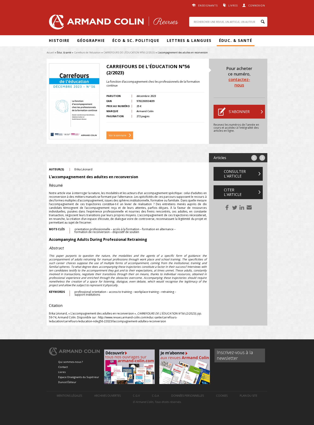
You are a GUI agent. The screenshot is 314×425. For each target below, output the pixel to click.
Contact (63, 367)
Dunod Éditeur (67, 382)
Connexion (256, 5)
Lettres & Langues (189, 40)
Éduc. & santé (235, 40)
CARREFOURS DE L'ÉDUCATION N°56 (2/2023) (129, 52)
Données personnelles (187, 396)
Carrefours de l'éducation (87, 52)
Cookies (222, 396)
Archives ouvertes (107, 396)
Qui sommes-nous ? (70, 362)
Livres (233, 5)
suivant (262, 158)
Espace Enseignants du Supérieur (78, 377)
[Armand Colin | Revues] (112, 23)
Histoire (59, 40)
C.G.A (155, 396)
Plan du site (248, 396)
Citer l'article (233, 192)
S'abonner (239, 111)
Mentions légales (69, 396)
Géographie (91, 40)
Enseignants (208, 5)
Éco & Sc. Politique (135, 40)
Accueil (50, 52)
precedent (254, 158)
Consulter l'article (235, 174)
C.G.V (136, 396)
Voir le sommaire (117, 135)
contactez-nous (239, 82)
